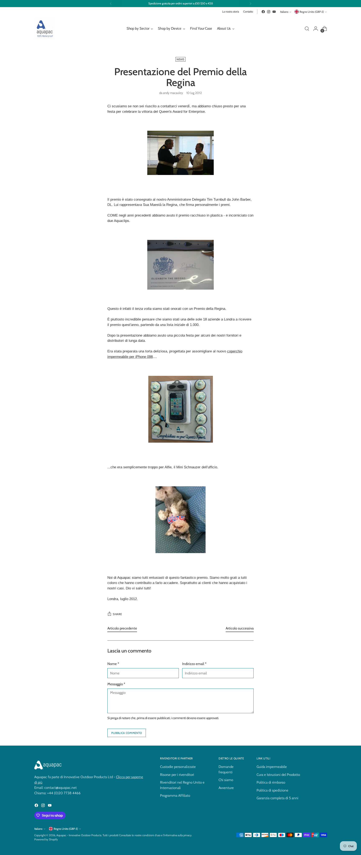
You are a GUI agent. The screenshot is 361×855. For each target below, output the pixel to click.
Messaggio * (116, 684)
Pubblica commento (126, 733)
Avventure (226, 788)
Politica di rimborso (271, 782)
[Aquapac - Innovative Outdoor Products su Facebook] (263, 12)
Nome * (113, 664)
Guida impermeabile (272, 767)
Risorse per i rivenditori (177, 775)
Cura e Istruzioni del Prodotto (278, 775)
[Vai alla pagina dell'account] (315, 28)
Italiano (284, 11)
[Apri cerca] (307, 28)
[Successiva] (250, 3)
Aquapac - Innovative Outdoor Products (78, 835)
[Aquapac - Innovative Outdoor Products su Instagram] (269, 12)
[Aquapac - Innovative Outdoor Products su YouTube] (274, 12)
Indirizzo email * (194, 664)
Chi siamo (226, 780)
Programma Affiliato (175, 795)
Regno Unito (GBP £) (312, 11)
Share (117, 614)
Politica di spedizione (272, 790)
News (180, 59)
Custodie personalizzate (178, 767)
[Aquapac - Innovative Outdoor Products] (44, 28)
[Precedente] (110, 3)
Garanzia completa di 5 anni (277, 798)
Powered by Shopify (46, 839)
